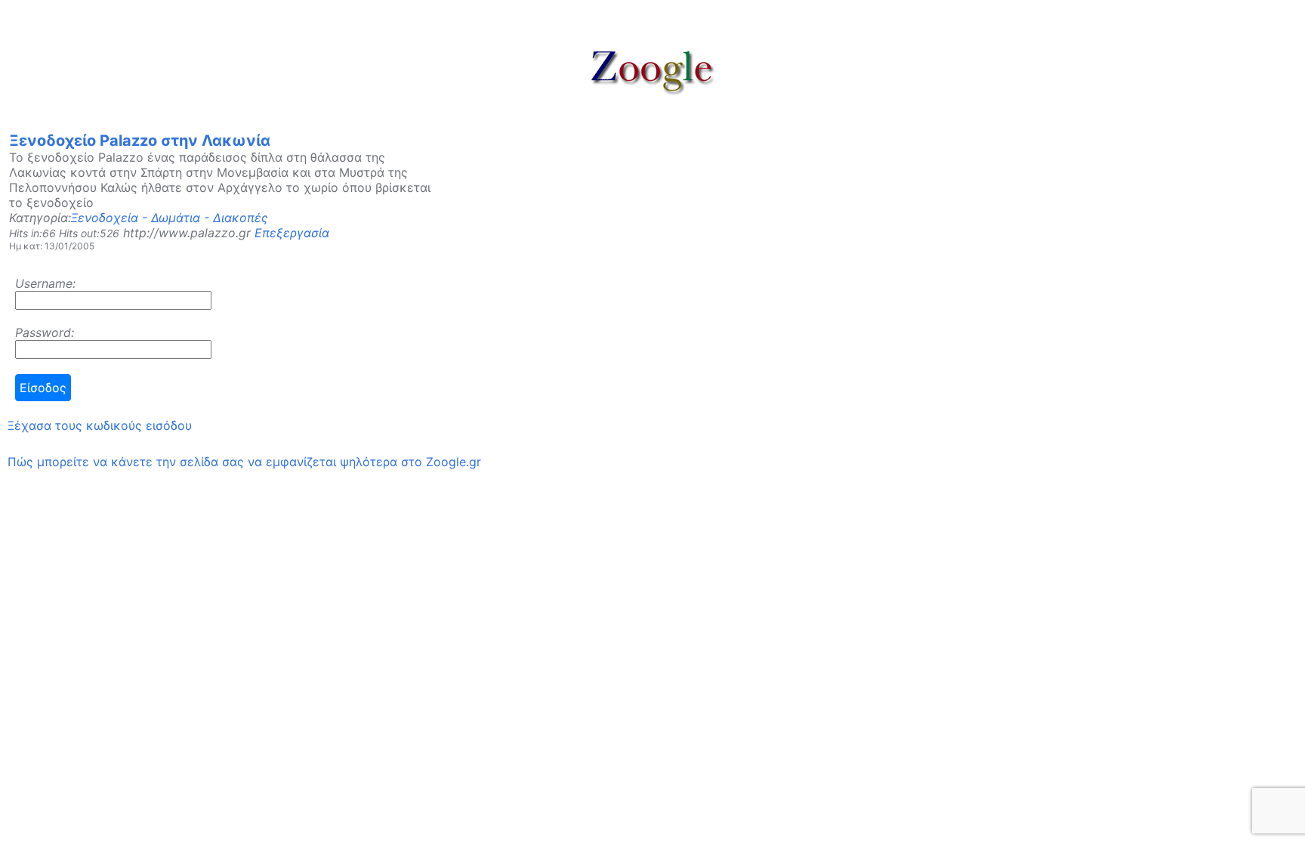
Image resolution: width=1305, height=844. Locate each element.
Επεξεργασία (292, 232)
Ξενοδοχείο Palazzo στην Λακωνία (139, 140)
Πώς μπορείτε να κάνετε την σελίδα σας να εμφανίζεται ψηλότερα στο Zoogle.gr (244, 461)
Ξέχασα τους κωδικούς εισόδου (100, 425)
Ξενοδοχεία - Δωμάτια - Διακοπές (169, 217)
